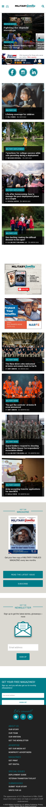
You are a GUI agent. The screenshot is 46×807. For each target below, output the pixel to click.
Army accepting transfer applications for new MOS (23, 490)
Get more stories (23, 253)
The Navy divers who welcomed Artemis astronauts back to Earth (21, 365)
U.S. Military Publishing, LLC (17, 242)
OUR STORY (14, 729)
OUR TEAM (13, 733)
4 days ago (28, 158)
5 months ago (24, 494)
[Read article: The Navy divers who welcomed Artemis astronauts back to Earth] (23, 348)
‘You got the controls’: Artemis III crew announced (21, 406)
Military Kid (11, 110)
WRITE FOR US (15, 790)
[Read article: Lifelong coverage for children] (23, 98)
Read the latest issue (23, 574)
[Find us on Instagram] (23, 717)
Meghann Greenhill (14, 158)
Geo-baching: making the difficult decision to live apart (21, 238)
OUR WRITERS (15, 736)
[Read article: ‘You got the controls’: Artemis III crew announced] (23, 389)
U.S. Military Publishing (29, 804)
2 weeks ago (25, 201)
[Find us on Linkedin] (30, 717)
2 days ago (22, 117)
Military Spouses (10, 24)
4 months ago (34, 453)
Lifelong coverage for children (20, 114)
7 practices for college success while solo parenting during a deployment (23, 154)
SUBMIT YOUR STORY (18, 786)
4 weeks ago (24, 369)
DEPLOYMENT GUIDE (17, 774)
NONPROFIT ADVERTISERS (20, 752)
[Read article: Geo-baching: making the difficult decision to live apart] (23, 221)
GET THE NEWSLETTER (18, 740)
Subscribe (23, 584)
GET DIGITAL (14, 764)
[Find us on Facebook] (16, 717)
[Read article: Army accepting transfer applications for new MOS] (23, 473)
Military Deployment (15, 149)
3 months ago (24, 410)
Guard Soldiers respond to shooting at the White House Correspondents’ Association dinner (22, 448)
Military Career (13, 485)
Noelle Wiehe (12, 494)
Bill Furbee (12, 117)
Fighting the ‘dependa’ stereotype (16, 29)
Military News (12, 360)
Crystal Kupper (13, 201)
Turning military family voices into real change (19, 46)
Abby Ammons (12, 369)
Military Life (9, 42)
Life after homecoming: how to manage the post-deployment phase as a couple (22, 196)
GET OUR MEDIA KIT (17, 748)
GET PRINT (13, 760)
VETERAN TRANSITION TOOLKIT (22, 778)
